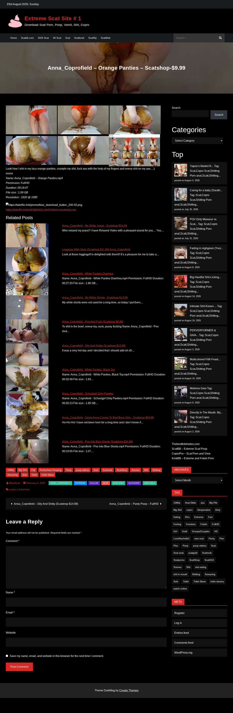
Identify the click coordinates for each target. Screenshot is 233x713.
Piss (175, 545)
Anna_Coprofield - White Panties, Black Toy (88, 369)
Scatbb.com (27, 37)
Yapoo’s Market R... (201, 166)
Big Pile (213, 502)
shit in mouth (180, 574)
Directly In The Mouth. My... (206, 412)
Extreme (80, 483)
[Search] (220, 37)
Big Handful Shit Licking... (205, 277)
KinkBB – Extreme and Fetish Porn (193, 458)
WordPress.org (183, 652)
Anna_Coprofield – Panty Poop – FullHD (134, 503)
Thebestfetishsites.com (186, 444)
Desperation (203, 510)
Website (11, 632)
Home (13, 37)
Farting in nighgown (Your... (206, 248)
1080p (10, 470)
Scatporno (179, 560)
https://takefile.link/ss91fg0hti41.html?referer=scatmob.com (41, 209)
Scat (67, 37)
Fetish (203, 524)
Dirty (217, 510)
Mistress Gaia (198, 388)
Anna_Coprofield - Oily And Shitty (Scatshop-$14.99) (94, 345)
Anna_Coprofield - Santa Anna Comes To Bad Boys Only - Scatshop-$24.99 (108, 417)
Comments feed (183, 642)
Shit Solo (149, 483)
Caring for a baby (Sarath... (206, 190)
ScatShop (122, 470)
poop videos (82, 470)
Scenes (136, 470)
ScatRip (92, 37)
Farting (177, 524)
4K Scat (57, 37)
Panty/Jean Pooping (50, 470)
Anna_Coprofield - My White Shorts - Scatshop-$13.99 (95, 297)
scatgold (192, 552)
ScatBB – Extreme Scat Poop (189, 448)
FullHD (94, 483)
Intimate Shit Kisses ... (203, 306)
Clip (33, 470)
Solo (24, 474)
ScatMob (105, 37)
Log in (178, 622)
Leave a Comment (19, 489)
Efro (187, 517)
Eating (176, 517)
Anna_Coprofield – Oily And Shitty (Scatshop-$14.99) (46, 503)
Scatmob (107, 470)
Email (10, 612)
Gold (184, 531)
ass (203, 502)
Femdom (191, 524)
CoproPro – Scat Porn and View (191, 453)
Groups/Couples (200, 531)
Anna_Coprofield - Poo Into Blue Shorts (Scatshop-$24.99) (97, 441)
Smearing (12, 474)
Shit (146, 470)
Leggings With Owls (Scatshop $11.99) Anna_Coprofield (96, 249)
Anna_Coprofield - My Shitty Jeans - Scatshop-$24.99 (94, 225)
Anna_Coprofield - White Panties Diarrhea (87, 273)
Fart (210, 517)
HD (216, 531)
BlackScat (14, 483)
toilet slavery (217, 581)
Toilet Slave (47, 474)
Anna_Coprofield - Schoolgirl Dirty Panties (87, 393)
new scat (199, 538)
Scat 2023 (118, 483)
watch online (180, 588)
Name (10, 592)
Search (176, 107)
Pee (222, 538)
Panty (212, 538)
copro (189, 510)
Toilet (34, 474)
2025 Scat (43, 37)
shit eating (200, 567)
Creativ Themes (129, 690)
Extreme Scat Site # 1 (53, 18)
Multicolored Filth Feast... (205, 359)
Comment (12, 541)
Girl (175, 531)
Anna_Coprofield (60, 483)
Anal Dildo (190, 502)
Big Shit (23, 470)
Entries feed (181, 632)
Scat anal (178, 552)
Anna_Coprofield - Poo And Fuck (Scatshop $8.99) (92, 321)
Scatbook (79, 37)
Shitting (156, 470)
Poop (68, 470)
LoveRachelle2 (181, 538)
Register (179, 613)
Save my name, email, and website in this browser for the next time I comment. (57, 656)
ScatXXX (209, 560)
